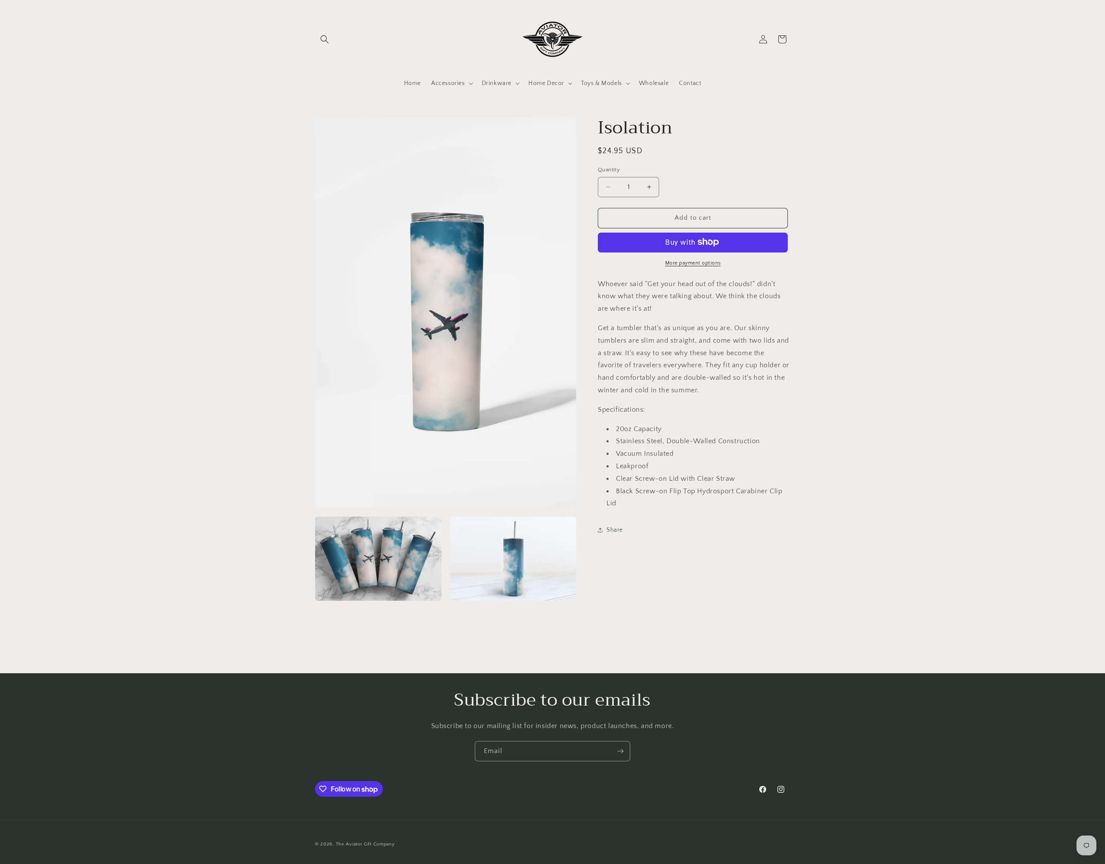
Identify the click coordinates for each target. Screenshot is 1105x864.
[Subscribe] (620, 751)
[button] (324, 39)
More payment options (693, 262)
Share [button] (614, 529)
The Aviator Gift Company (365, 844)
